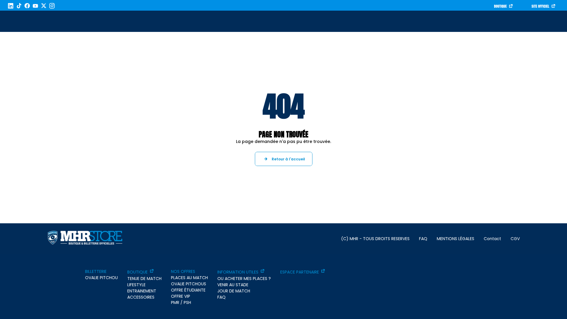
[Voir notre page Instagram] (52, 5)
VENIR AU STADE (232, 285)
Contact (492, 239)
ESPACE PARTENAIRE (299, 272)
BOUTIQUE (500, 6)
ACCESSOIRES (140, 297)
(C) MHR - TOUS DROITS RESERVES (375, 239)
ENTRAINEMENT (141, 291)
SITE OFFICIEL (540, 6)
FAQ (423, 239)
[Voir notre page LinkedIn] (10, 5)
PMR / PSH (181, 302)
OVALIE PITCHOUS (188, 284)
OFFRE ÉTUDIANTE (188, 290)
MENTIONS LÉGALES (455, 239)
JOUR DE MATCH (233, 291)
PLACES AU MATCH (189, 278)
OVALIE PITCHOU (101, 278)
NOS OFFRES (183, 271)
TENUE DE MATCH (144, 278)
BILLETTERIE (96, 271)
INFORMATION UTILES (237, 272)
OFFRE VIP (180, 296)
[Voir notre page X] (43, 5)
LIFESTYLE (136, 285)
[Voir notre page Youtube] (35, 5)
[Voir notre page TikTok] (18, 5)
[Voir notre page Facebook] (27, 5)
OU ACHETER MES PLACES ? (244, 278)
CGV (515, 239)
